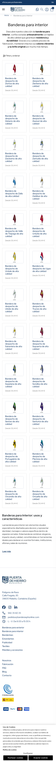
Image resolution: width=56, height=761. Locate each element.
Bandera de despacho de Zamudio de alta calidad (40, 157)
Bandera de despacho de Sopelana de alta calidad (13, 382)
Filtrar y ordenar (12, 55)
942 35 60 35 (14, 613)
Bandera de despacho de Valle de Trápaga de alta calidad (14, 232)
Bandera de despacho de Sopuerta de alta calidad (40, 345)
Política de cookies (10, 750)
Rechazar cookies (15, 758)
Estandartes (8, 638)
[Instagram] (10, 607)
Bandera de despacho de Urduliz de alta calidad (12, 270)
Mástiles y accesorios (12, 650)
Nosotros (6, 660)
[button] (42, 9)
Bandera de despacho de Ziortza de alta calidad (12, 82)
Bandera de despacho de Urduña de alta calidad (39, 232)
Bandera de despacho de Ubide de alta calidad (11, 307)
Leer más (6, 551)
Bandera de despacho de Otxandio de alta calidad (13, 495)
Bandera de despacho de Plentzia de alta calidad (39, 457)
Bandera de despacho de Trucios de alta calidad (39, 307)
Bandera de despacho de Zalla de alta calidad (14, 194)
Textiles (5, 646)
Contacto (6, 675)
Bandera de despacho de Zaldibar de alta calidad (39, 195)
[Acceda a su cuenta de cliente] (47, 9)
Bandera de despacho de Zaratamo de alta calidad (13, 157)
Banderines (7, 635)
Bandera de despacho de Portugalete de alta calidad (12, 457)
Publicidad (7, 642)
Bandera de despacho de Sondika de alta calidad (39, 382)
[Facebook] (4, 607)
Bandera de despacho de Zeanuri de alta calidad (39, 119)
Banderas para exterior (13, 627)
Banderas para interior (12, 631)
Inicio (6, 15)
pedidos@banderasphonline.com (23, 617)
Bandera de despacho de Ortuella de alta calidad (39, 495)
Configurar (28, 753)
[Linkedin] (16, 607)
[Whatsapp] (37, 9)
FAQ (4, 668)
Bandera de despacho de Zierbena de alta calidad (40, 82)
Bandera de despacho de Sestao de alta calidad (12, 420)
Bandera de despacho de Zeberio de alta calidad (12, 119)
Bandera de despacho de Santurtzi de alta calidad (40, 420)
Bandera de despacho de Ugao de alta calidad (41, 269)
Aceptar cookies (40, 758)
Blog (4, 671)
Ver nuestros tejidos (33, 2)
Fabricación (7, 664)
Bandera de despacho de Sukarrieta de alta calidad (13, 345)
